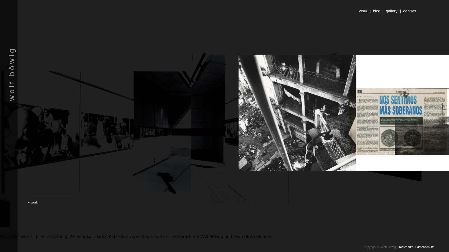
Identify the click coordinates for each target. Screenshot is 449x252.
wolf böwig (11, 74)
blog (376, 11)
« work (33, 202)
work (363, 11)
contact (409, 11)
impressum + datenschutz (416, 247)
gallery (392, 11)
